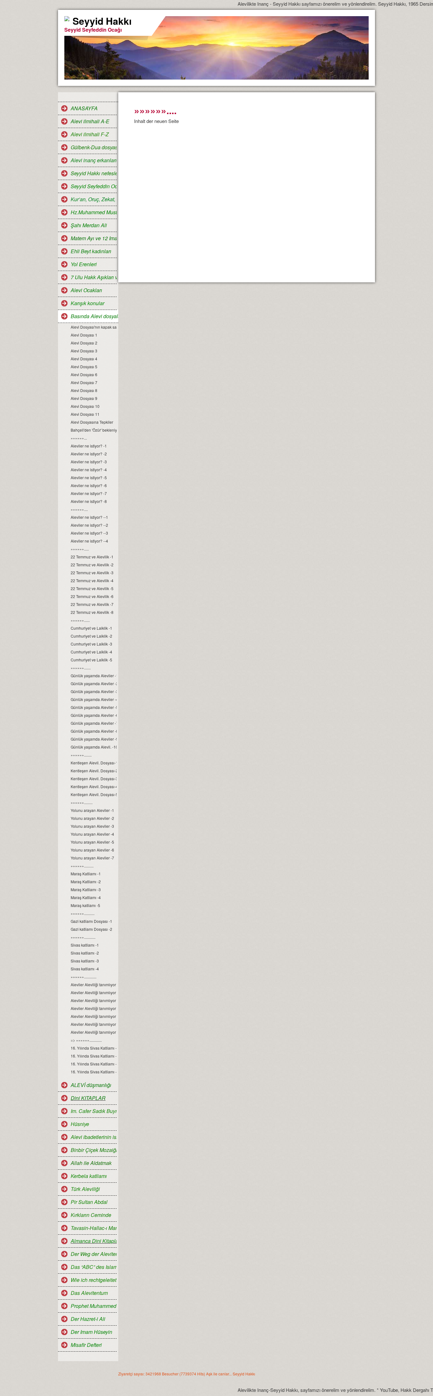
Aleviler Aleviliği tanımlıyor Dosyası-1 (94, 984)
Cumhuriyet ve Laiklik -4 (91, 651)
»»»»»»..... (80, 548)
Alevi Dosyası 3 (84, 350)
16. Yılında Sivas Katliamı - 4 (94, 1071)
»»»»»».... (79, 509)
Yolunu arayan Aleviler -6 (92, 849)
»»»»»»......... (82, 802)
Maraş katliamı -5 (85, 905)
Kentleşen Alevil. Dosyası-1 (94, 762)
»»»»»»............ (83, 937)
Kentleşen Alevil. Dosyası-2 (94, 770)
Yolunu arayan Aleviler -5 (92, 842)
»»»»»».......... (82, 865)
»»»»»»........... (82, 913)
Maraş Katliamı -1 (86, 873)
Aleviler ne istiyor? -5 (89, 477)
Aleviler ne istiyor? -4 (89, 469)
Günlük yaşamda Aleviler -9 (94, 739)
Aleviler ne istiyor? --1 (89, 517)
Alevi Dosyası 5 (84, 366)
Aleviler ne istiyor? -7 (89, 493)
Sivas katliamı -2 (85, 952)
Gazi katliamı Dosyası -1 (91, 921)
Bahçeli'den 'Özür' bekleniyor (94, 430)
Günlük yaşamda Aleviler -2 (94, 683)
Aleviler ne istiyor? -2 (89, 453)
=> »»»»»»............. (86, 1040)
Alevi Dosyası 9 (84, 398)
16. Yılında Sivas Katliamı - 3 (94, 1063)
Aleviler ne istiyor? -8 (89, 501)
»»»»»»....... (81, 667)
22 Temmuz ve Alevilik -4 (92, 580)
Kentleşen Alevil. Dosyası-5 (94, 794)
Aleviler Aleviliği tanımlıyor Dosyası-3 (94, 1000)
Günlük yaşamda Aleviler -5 (94, 707)
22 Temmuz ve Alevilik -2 (92, 564)
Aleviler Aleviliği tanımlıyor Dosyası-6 (94, 1024)
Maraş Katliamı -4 (86, 897)
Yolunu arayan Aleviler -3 (92, 826)
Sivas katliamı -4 (85, 968)
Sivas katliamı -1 (85, 945)
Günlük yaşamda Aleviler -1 (94, 675)
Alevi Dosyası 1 (84, 335)
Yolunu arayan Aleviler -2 (92, 818)
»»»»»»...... (80, 620)
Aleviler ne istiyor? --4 (89, 541)
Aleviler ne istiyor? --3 (89, 533)
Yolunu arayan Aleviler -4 (92, 834)
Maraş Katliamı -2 (86, 881)
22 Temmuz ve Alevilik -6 (92, 596)
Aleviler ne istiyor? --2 (89, 525)
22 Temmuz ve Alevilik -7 (92, 604)
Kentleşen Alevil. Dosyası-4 (94, 786)
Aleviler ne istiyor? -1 (89, 445)
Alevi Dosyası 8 (84, 390)
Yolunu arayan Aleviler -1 (92, 810)
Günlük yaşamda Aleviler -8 (94, 731)
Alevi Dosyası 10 (85, 406)
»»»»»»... (79, 438)
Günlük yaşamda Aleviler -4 (94, 699)
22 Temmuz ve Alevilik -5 (92, 588)
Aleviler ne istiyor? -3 (89, 461)
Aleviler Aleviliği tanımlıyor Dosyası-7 (94, 1032)
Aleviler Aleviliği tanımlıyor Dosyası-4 (94, 1008)
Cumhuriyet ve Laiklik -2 (91, 636)
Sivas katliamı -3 (85, 960)
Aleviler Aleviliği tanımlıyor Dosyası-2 (94, 992)
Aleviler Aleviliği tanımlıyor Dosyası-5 (94, 1016)
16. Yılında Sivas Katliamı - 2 (94, 1055)
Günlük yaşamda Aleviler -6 (94, 715)
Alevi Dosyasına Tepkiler (92, 422)
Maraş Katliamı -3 (86, 889)
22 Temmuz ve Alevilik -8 (92, 612)
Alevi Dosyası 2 (84, 342)
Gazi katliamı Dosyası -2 (91, 929)
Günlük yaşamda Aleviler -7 (94, 723)
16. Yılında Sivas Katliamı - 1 (94, 1048)
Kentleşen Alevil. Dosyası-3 (94, 778)
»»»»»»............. (83, 976)
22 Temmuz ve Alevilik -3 (92, 572)
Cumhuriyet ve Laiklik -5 (91, 659)
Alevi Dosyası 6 (84, 374)
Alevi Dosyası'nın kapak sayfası (94, 327)
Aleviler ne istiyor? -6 (89, 485)
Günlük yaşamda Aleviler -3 (94, 691)
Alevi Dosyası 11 (85, 414)
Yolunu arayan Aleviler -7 (92, 857)
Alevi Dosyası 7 (84, 382)
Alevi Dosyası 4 (84, 358)
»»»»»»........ (81, 754)
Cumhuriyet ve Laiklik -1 (91, 628)
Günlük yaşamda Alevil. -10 (94, 746)
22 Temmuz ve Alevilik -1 (92, 556)
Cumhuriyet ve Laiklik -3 (91, 644)
